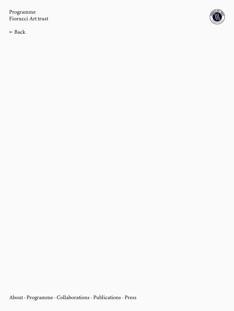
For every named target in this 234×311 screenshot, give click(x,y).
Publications (107, 298)
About (16, 298)
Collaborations (73, 298)
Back (19, 32)
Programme (40, 298)
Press (130, 298)
